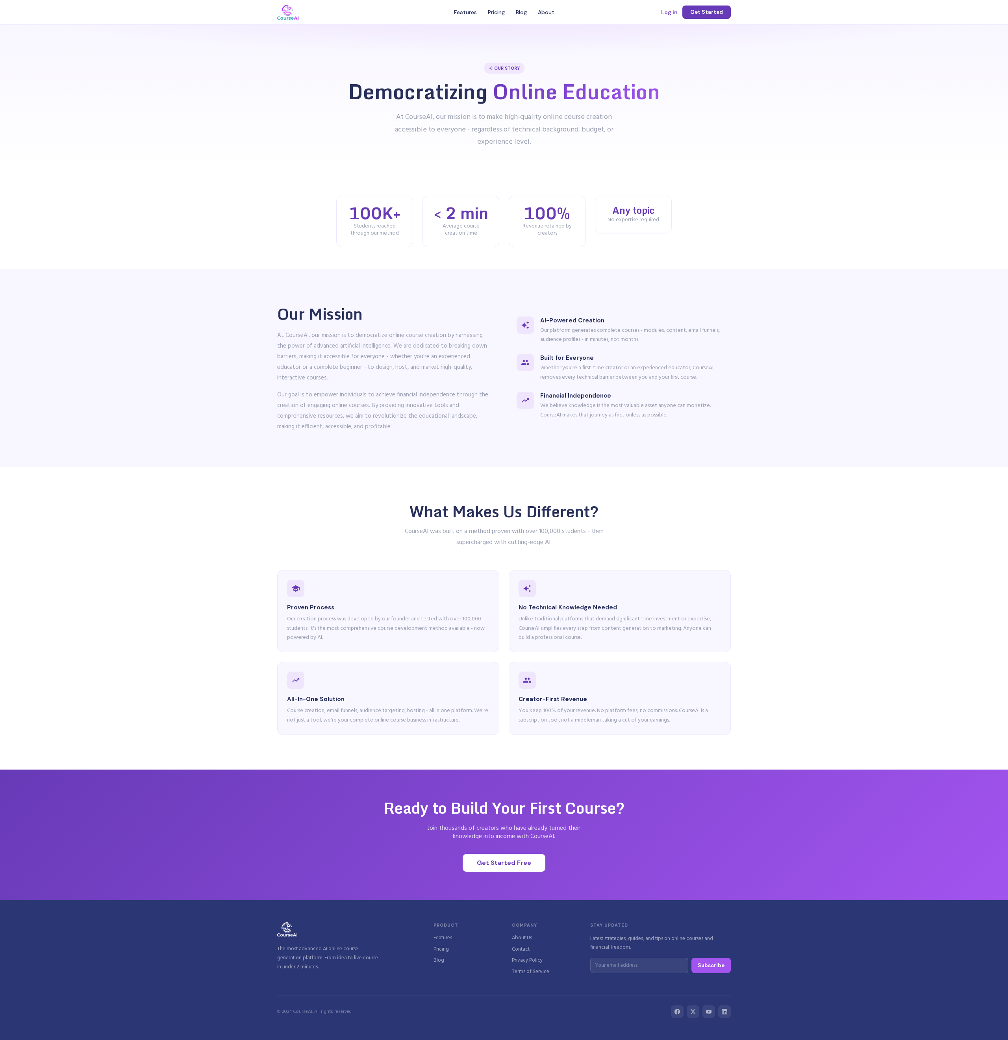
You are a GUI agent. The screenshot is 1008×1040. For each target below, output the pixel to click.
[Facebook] (677, 1011)
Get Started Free (504, 863)
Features (465, 12)
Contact (521, 949)
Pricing (496, 12)
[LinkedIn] (724, 1011)
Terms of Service (530, 972)
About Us (522, 938)
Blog (521, 12)
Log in (669, 12)
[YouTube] (708, 1011)
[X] (693, 1011)
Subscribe (711, 965)
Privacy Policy (527, 960)
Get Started (706, 12)
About (546, 12)
